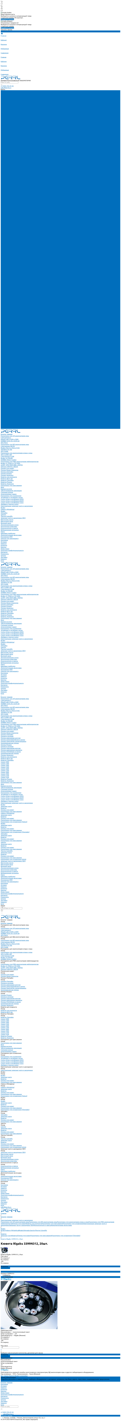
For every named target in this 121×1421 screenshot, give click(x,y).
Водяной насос (6, 180)
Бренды (3, 204)
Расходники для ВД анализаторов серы (15, 101)
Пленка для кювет (7, 125)
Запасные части (6, 330)
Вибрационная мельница (10, 187)
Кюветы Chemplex (7, 137)
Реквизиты (5, 421)
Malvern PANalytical (7, 166)
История (4, 199)
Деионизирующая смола (9, 182)
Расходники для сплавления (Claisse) (14, 346)
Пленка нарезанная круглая (11, 262)
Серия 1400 (5, 289)
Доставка (4, 424)
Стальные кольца (7, 149)
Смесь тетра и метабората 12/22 (12, 159)
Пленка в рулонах (7, 260)
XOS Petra (4, 100)
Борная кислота (6, 146)
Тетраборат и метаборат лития (12, 154)
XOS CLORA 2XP (6, 111)
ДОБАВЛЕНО (5, 1268)
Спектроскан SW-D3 (8, 103)
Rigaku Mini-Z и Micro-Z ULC (10, 105)
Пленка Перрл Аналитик (9, 127)
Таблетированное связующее (11, 147)
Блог (2, 428)
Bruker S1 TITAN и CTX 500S (10, 120)
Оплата (3, 423)
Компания (4, 407)
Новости (4, 200)
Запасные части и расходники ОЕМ (13, 175)
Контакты (4, 419)
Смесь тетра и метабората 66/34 (12, 158)
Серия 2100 (5, 300)
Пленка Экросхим (7, 132)
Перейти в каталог (7, 19)
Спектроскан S (6, 94)
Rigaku (3, 168)
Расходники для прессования (11, 142)
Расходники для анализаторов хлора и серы (16, 110)
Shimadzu (4, 170)
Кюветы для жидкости (9, 134)
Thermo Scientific (7, 173)
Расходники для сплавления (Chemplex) (15, 356)
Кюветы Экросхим (7, 141)
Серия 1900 (5, 298)
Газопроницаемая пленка (10, 267)
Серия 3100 (5, 301)
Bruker (3, 164)
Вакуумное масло (7, 176)
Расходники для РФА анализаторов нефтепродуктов (19, 118)
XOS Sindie (4, 108)
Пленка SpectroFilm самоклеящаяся (13, 265)
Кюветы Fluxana (6, 139)
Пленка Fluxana (6, 130)
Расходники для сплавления (11, 153)
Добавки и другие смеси (9, 161)
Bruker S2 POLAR (7, 115)
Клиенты (4, 202)
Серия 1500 (5, 291)
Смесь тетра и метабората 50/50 (12, 156)
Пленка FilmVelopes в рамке (11, 276)
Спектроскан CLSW (7, 113)
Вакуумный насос (7, 178)
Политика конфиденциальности (12, 207)
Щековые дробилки (8, 190)
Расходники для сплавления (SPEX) (13, 383)
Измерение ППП (6, 194)
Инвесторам (5, 206)
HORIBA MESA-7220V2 (8, 117)
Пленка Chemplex (7, 129)
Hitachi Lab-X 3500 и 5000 (9, 96)
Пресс (3, 188)
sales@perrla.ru (6, 88)
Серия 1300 (5, 288)
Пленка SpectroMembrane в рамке (13, 264)
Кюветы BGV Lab (7, 135)
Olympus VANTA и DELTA (9, 123)
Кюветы (3, 332)
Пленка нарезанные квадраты (11, 274)
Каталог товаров (6, 221)
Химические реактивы (9, 183)
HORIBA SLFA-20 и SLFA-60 (10, 98)
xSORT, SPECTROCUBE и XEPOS (12, 122)
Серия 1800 (5, 296)
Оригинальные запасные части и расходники (17, 163)
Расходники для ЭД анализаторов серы (15, 93)
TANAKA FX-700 (6, 106)
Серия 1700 (5, 294)
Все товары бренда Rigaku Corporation (14, 1376)
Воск (2, 144)
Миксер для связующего (9, 195)
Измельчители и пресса (9, 185)
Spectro (3, 171)
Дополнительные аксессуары (11, 192)
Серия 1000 (5, 286)
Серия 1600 (5, 293)
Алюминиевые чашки (9, 151)
